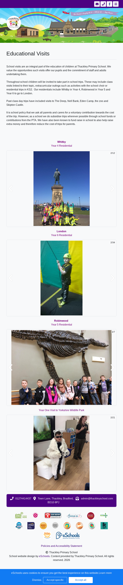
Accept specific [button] (55, 580)
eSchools (44, 556)
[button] (10, 188)
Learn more (105, 573)
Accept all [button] (80, 580)
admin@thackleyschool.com (97, 498)
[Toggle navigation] (115, 4)
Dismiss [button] (36, 580)
